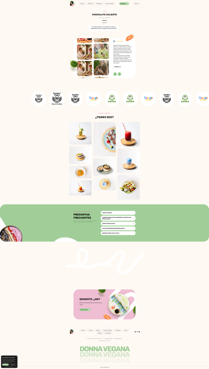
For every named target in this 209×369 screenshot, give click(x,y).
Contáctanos (118, 330)
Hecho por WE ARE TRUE (104, 367)
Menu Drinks (99, 3)
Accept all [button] (5, 364)
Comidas (91, 330)
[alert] (9, 362)
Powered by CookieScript (9, 366)
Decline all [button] (13, 364)
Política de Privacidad (109, 338)
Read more (9, 362)
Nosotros (82, 3)
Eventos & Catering (109, 3)
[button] (136, 3)
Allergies (100, 333)
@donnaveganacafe (128, 250)
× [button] (16, 356)
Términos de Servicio (118, 338)
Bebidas (98, 330)
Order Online (108, 333)
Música (126, 330)
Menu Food (90, 3)
